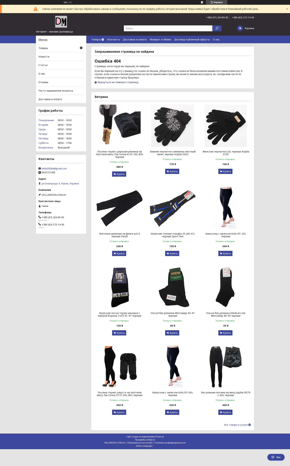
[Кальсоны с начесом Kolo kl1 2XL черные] (226, 208)
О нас (216, 39)
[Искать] (217, 28)
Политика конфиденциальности (170, 442)
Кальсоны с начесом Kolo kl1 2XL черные (225, 235)
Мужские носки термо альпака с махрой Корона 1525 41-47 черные (119, 314)
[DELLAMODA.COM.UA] (61, 21)
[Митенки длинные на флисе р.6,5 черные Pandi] (119, 208)
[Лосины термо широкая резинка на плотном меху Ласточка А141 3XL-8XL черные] (119, 126)
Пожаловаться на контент (140, 442)
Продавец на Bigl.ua (145, 439)
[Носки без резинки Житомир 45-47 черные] (173, 287)
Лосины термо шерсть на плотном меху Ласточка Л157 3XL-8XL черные (119, 393)
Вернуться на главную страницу (118, 82)
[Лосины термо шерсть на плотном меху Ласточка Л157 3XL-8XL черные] (119, 367)
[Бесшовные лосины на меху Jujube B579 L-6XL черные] (226, 367)
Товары (96, 39)
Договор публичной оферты (192, 39)
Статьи (42, 65)
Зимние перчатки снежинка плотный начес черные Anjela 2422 (173, 152)
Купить (121, 174)
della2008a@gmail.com (54, 168)
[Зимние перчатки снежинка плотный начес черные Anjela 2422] (173, 126)
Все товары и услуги (236, 424)
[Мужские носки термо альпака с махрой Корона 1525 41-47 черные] (119, 287)
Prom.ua (160, 436)
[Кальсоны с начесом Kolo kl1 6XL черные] (173, 367)
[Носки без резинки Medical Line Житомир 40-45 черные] (226, 287)
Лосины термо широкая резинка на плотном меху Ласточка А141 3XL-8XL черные (119, 154)
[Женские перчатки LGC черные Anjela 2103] (226, 126)
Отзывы (43, 82)
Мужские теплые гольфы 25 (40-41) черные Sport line (173, 235)
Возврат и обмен (160, 39)
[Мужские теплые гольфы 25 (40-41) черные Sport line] (173, 208)
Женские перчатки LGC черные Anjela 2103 (226, 152)
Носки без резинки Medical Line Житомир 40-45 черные (225, 314)
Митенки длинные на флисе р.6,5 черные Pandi (119, 235)
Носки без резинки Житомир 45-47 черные (173, 314)
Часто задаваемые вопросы (55, 90)
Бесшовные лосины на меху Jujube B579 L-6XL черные (225, 393)
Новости (43, 56)
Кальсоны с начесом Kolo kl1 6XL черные (172, 393)
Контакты (113, 39)
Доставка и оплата (135, 39)
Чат (278, 457)
